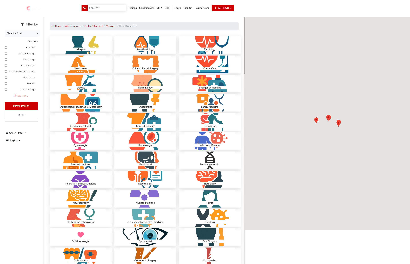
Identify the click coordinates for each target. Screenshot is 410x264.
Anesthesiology (27, 54)
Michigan (110, 26)
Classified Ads (147, 8)
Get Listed (224, 8)
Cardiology (29, 59)
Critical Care (29, 78)
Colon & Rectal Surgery (22, 71)
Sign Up (188, 8)
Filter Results (21, 106)
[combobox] (22, 33)
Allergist (31, 47)
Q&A (159, 8)
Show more (21, 95)
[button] (338, 124)
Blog (166, 8)
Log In (177, 8)
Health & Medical (93, 26)
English (13, 140)
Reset (21, 115)
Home (58, 26)
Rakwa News (202, 8)
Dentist (31, 83)
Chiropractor (28, 66)
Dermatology (28, 90)
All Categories (72, 26)
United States (16, 133)
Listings (132, 8)
